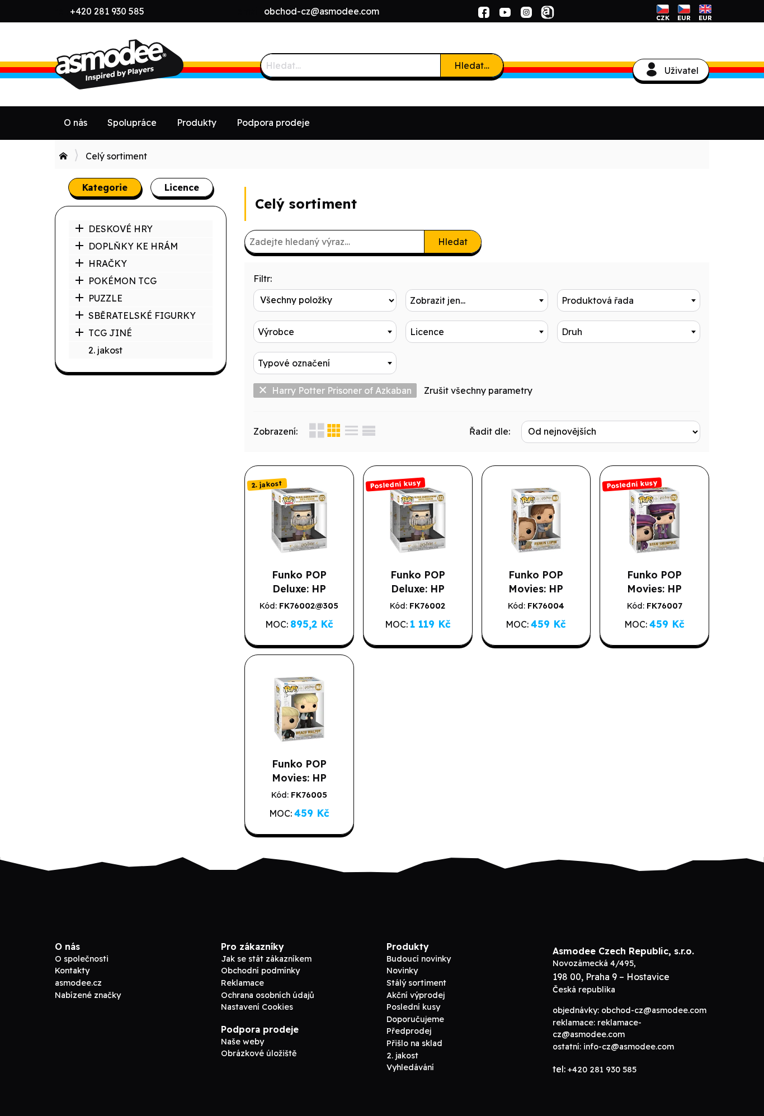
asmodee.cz (78, 983)
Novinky (402, 971)
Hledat (453, 241)
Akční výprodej (415, 995)
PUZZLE (105, 298)
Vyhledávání (410, 1067)
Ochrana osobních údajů (267, 995)
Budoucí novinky (418, 959)
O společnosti (82, 959)
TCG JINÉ (110, 332)
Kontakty (72, 971)
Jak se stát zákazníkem (266, 959)
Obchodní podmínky (260, 971)
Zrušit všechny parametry (478, 390)
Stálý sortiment (416, 983)
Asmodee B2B (139, 64)
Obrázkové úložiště (258, 1053)
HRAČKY (107, 263)
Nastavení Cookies (257, 1007)
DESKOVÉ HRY (120, 228)
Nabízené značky (88, 995)
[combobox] (477, 300)
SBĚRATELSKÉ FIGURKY (142, 315)
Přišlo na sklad (414, 1043)
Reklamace (242, 983)
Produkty (196, 122)
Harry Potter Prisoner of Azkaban (342, 390)
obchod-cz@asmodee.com (321, 11)
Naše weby (242, 1042)
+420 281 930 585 (107, 11)
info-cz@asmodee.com (628, 1047)
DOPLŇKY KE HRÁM (133, 246)
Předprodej (408, 1031)
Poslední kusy (413, 1007)
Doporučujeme (415, 1019)
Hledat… (471, 65)
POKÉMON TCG (122, 280)
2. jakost (105, 350)
